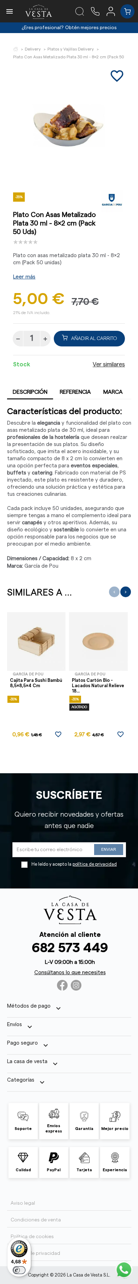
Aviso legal (23, 1203)
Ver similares (109, 364)
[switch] (19, 1270)
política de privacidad (95, 864)
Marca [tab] (113, 392)
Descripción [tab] (30, 392)
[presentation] (114, 592)
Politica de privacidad (35, 1253)
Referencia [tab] (75, 392)
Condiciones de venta (36, 1219)
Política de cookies (32, 1236)
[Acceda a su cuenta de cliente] (113, 11)
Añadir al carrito (94, 338)
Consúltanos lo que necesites (70, 972)
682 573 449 (70, 948)
